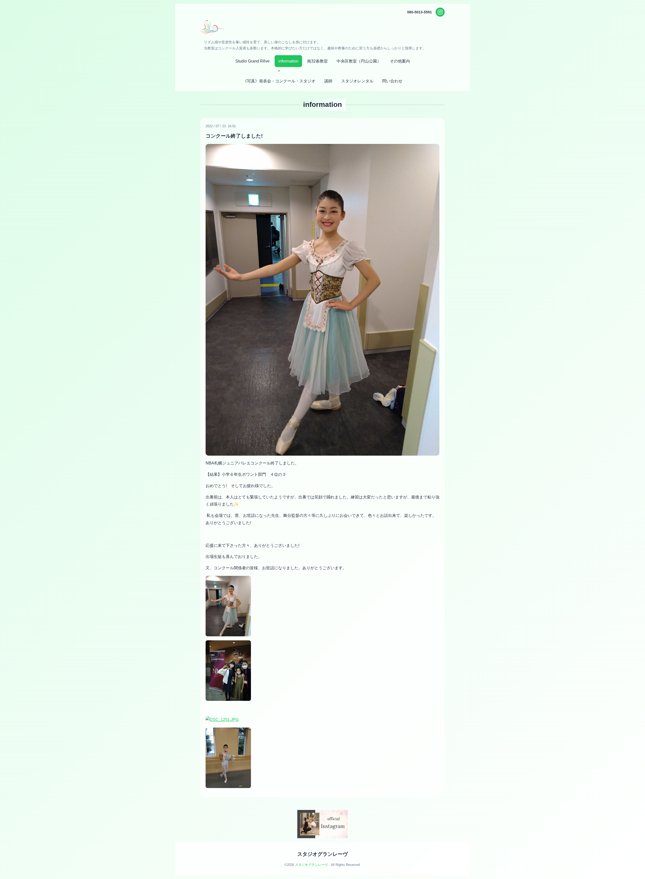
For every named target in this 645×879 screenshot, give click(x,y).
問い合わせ (392, 81)
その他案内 (400, 61)
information (288, 61)
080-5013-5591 (419, 12)
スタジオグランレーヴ (322, 854)
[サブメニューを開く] (279, 71)
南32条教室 (317, 61)
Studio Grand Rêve (252, 61)
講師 (328, 81)
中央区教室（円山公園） (359, 61)
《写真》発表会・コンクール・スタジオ (279, 81)
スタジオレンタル (357, 81)
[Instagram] (440, 12)
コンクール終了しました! (234, 136)
